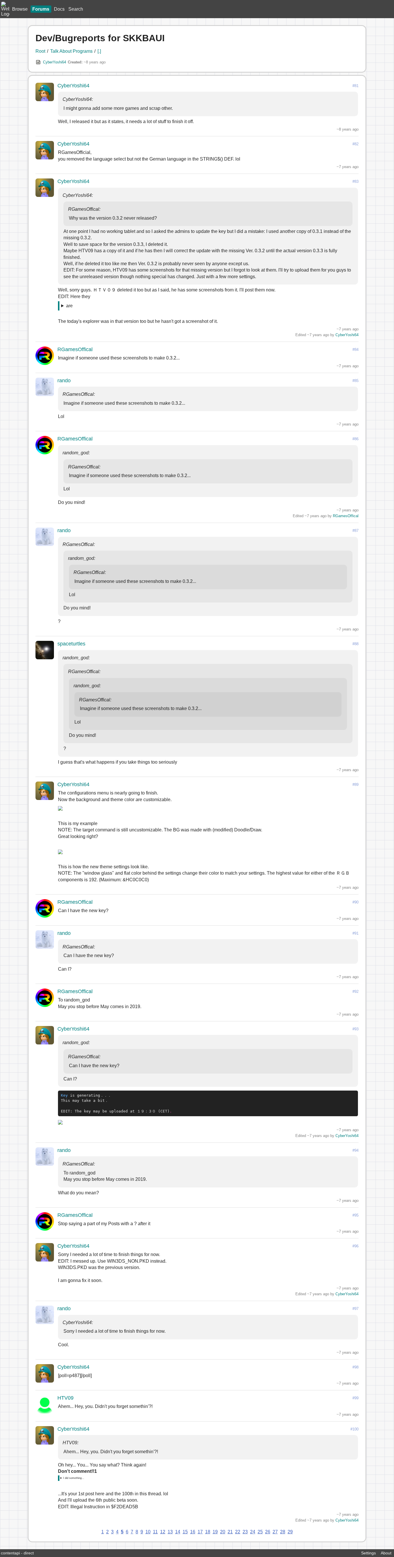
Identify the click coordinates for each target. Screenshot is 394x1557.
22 (237, 1531)
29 (290, 1531)
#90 (355, 902)
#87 (355, 530)
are (69, 305)
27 (275, 1531)
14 (177, 1531)
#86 (355, 439)
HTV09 (65, 1398)
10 (148, 1531)
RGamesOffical (75, 349)
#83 (355, 181)
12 (162, 1531)
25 (260, 1531)
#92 (355, 991)
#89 (355, 784)
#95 (355, 1215)
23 (245, 1531)
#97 (355, 1308)
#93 (355, 1029)
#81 (355, 86)
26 (267, 1531)
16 (192, 1531)
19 (215, 1531)
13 (170, 1531)
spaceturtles (71, 644)
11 (155, 1531)
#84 (355, 349)
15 (185, 1531)
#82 (355, 144)
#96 (355, 1246)
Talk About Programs (71, 51)
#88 (355, 644)
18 (207, 1531)
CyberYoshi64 (54, 62)
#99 (355, 1398)
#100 (354, 1429)
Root (40, 51)
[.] (99, 51)
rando (64, 380)
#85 (355, 381)
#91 (355, 933)
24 (252, 1531)
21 (230, 1531)
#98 (355, 1367)
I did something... (73, 1478)
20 (222, 1531)
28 (282, 1531)
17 (200, 1531)
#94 (355, 1150)
